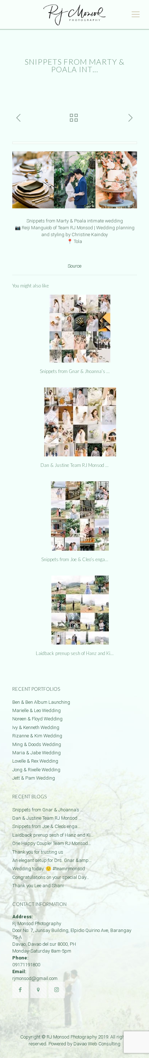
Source (74, 266)
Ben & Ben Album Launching (41, 702)
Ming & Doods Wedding (36, 744)
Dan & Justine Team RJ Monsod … (74, 465)
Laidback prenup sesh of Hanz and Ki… (75, 653)
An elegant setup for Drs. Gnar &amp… (51, 860)
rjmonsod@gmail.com (35, 978)
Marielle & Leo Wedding (36, 710)
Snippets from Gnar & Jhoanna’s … (75, 371)
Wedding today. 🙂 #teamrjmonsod (48, 868)
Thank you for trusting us (37, 852)
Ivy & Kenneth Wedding (35, 727)
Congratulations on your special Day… (50, 877)
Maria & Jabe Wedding (36, 752)
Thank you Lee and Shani (38, 885)
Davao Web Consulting (96, 1043)
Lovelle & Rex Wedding (35, 761)
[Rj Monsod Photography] (74, 14)
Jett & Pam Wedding (33, 778)
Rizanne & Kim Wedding (37, 735)
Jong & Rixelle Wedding (36, 769)
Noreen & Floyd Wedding (37, 718)
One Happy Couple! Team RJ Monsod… (51, 843)
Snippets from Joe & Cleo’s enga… (74, 559)
